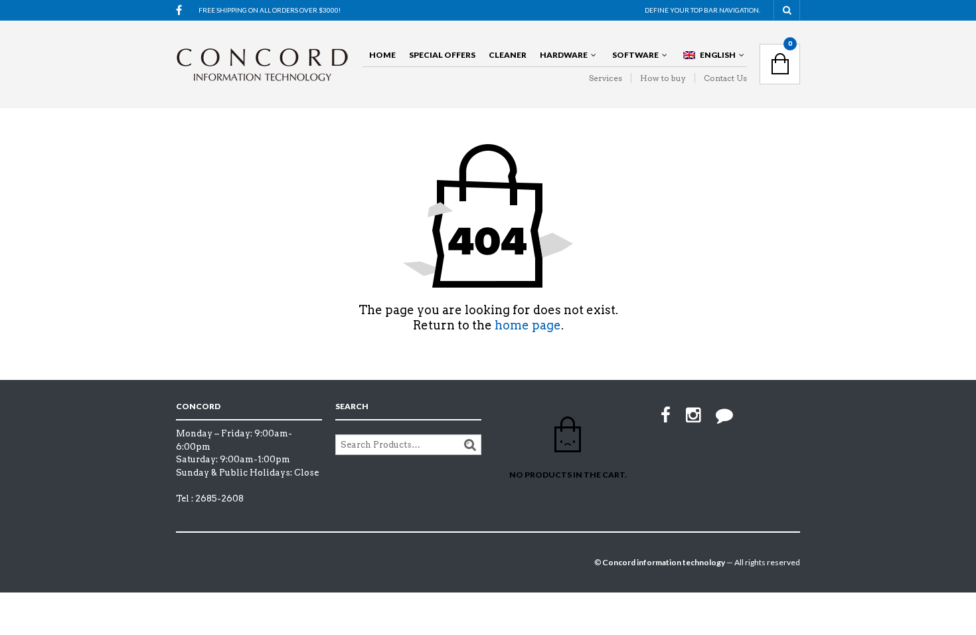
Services (605, 78)
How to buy (663, 78)
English (718, 55)
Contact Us (725, 78)
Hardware (564, 55)
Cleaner (508, 55)
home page (528, 325)
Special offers (442, 55)
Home (382, 55)
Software (635, 55)
